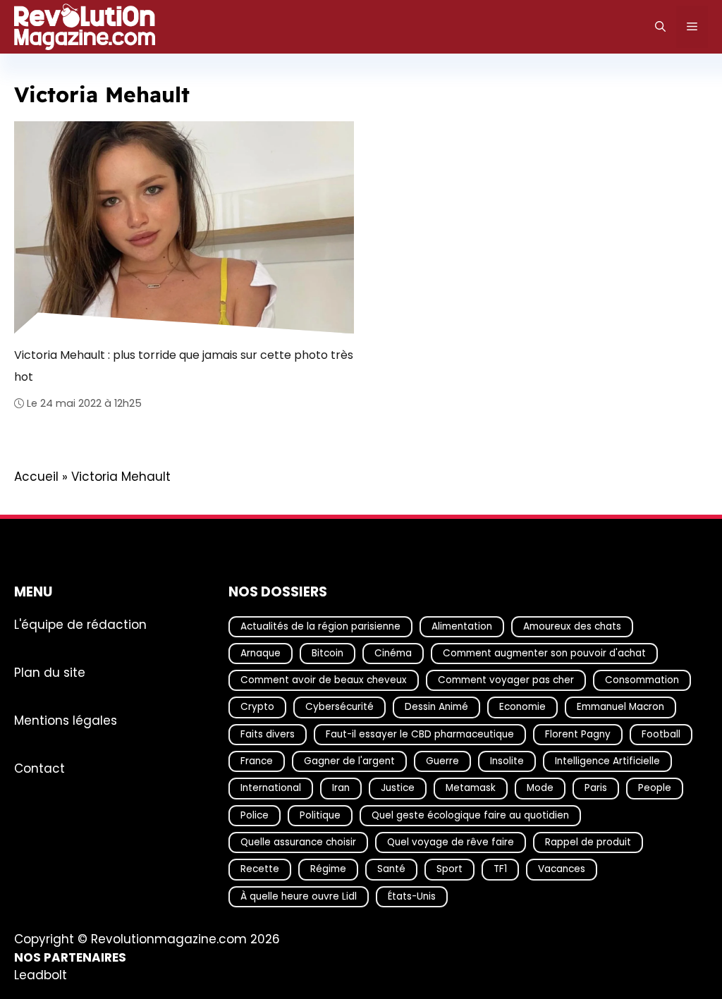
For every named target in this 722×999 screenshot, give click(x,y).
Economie (522, 706)
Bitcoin (327, 652)
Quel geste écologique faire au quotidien (470, 814)
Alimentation (462, 625)
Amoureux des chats (572, 625)
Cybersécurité (339, 706)
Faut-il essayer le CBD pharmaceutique (420, 733)
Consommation (642, 680)
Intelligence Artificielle (607, 761)
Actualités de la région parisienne (320, 625)
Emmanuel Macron (620, 706)
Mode (540, 788)
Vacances (561, 869)
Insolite (507, 761)
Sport (449, 869)
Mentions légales (65, 719)
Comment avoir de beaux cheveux (323, 680)
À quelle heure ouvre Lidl (298, 895)
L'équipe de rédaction (80, 623)
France (256, 761)
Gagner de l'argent (349, 761)
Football (661, 733)
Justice (398, 788)
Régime (328, 869)
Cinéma (393, 652)
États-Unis (412, 895)
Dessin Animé (436, 706)
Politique (320, 814)
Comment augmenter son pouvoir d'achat (544, 652)
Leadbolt (40, 975)
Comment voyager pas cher (506, 680)
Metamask (471, 788)
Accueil (36, 476)
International (270, 788)
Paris (596, 788)
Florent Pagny (578, 733)
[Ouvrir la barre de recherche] (660, 27)
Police (254, 814)
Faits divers (267, 733)
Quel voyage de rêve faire (450, 842)
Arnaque (260, 652)
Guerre (442, 761)
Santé (391, 869)
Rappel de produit (588, 842)
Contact (39, 767)
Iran (341, 788)
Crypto (257, 706)
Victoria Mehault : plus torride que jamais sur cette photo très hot (183, 365)
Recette (259, 869)
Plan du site (49, 671)
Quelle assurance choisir (298, 842)
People (654, 788)
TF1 (500, 869)
